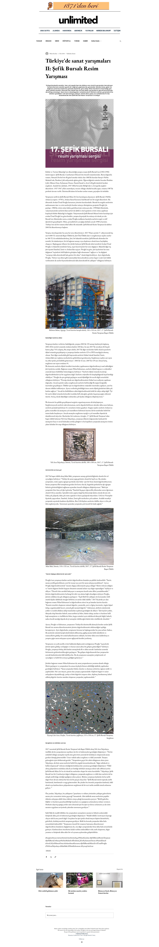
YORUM (76, 41)
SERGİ (57, 41)
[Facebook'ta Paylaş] (46, 857)
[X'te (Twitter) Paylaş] (51, 857)
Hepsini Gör (120, 869)
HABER (85, 41)
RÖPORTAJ (67, 41)
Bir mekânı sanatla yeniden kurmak (77, 892)
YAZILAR (39, 41)
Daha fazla (95, 41)
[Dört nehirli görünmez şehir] (49, 880)
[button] (89, 30)
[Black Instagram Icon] (82, 942)
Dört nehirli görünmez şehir (48, 891)
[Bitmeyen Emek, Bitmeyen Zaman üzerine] (109, 880)
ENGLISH (48, 41)
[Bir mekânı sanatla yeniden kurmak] (79, 880)
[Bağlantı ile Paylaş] (55, 857)
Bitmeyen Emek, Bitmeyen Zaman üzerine (107, 892)
